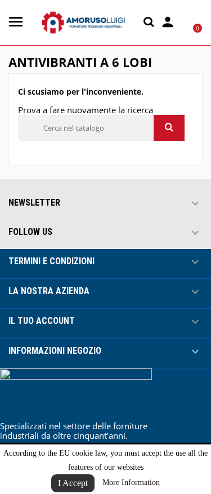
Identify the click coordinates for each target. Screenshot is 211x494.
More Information (131, 482)
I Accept (73, 483)
